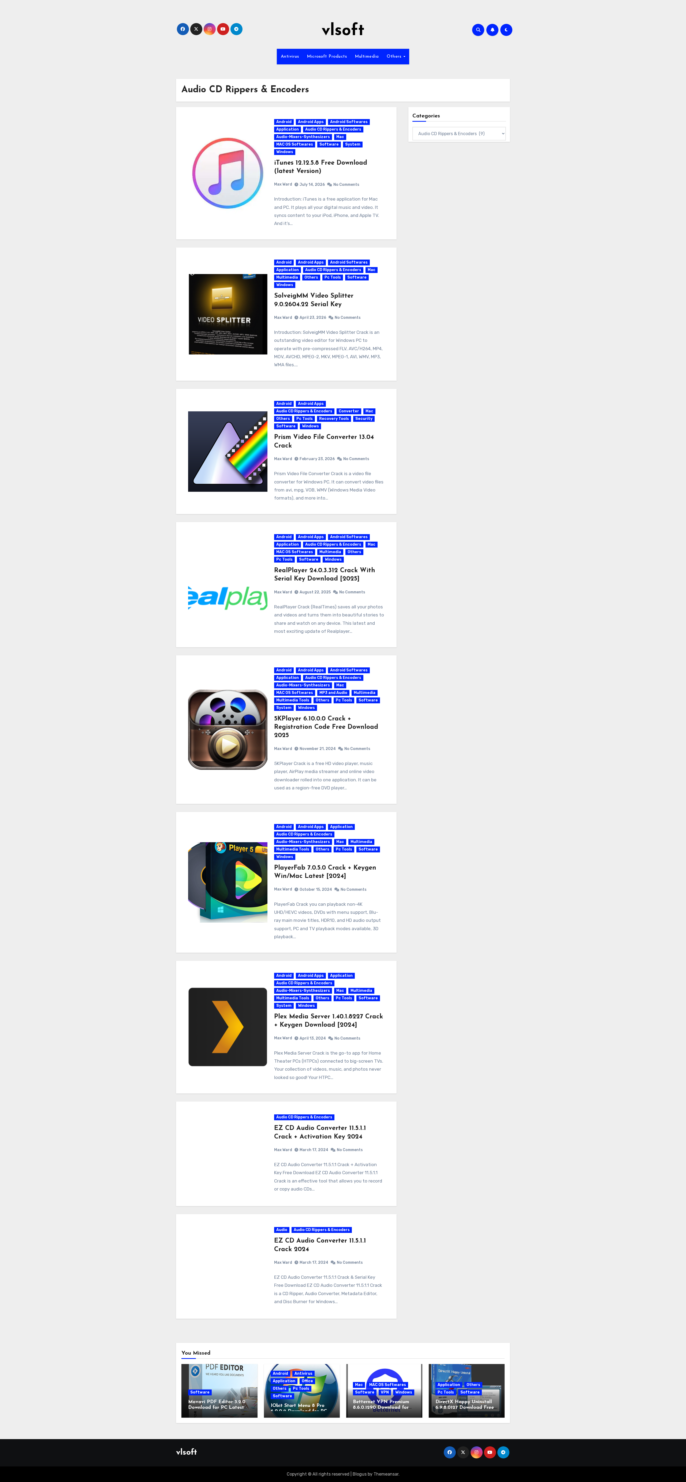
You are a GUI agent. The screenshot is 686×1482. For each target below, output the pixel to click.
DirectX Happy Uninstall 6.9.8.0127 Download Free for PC (464, 1408)
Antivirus (290, 56)
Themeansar (386, 1474)
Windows (284, 152)
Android (284, 122)
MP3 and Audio (333, 692)
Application (287, 129)
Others (395, 56)
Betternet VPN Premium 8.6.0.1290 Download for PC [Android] (381, 1408)
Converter (349, 411)
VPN (385, 1392)
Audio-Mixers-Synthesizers (303, 137)
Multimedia (367, 56)
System (352, 144)
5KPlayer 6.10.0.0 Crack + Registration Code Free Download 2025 (326, 727)
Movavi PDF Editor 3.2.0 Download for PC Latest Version (216, 1408)
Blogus (360, 1474)
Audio (281, 1230)
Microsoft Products (327, 56)
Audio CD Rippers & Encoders (333, 129)
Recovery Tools (334, 418)
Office (307, 1381)
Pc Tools (333, 277)
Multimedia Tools (292, 700)
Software (329, 144)
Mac (340, 137)
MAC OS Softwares (294, 144)
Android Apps (311, 122)
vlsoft (343, 31)
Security (363, 418)
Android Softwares (349, 122)
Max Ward (283, 184)
